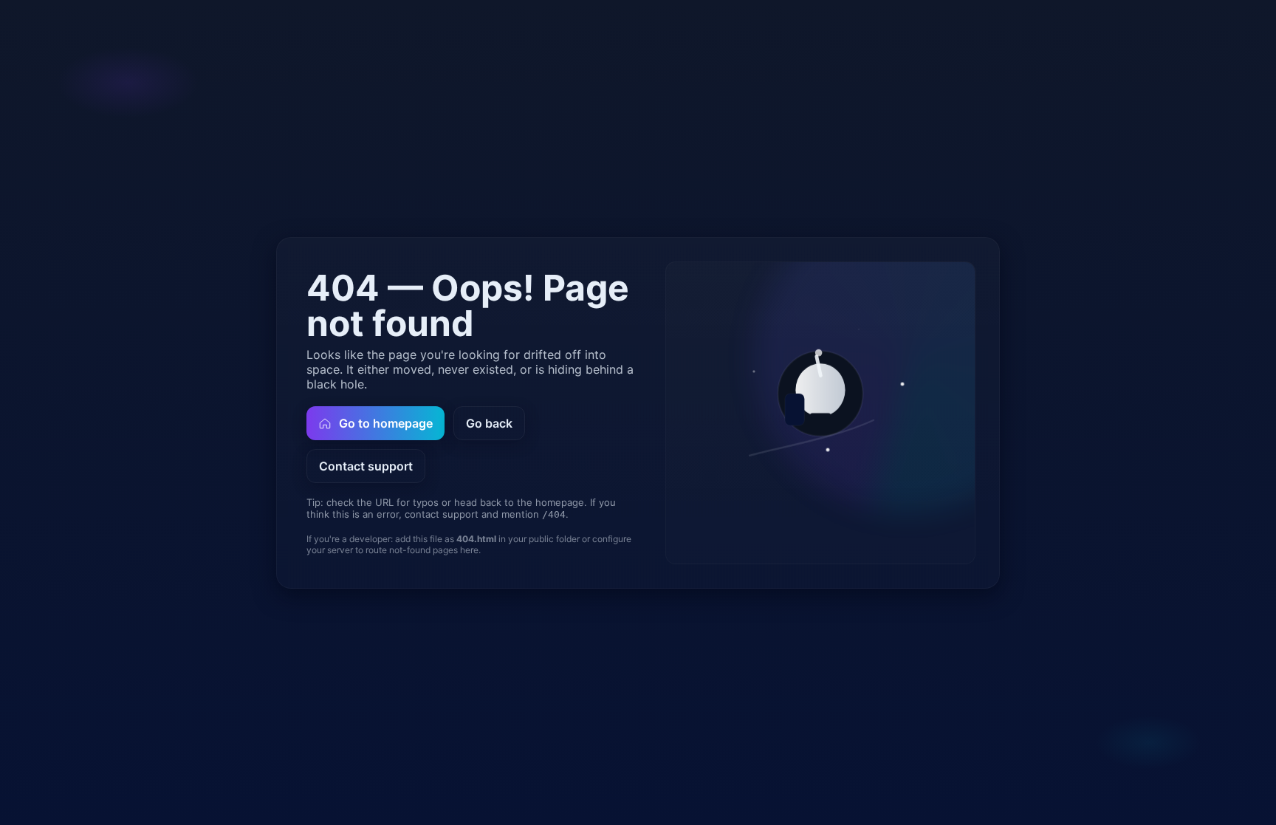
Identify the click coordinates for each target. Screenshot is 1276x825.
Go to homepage (386, 423)
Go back (489, 423)
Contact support (366, 466)
